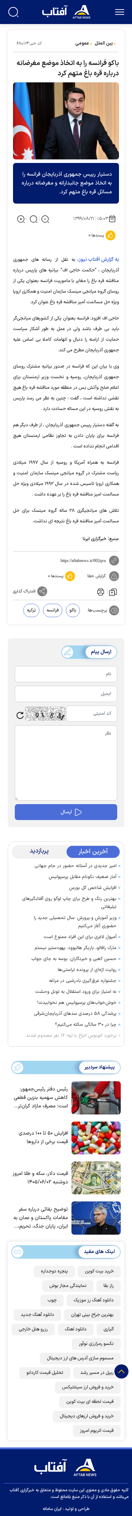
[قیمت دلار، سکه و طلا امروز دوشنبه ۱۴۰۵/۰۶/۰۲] (94, 1177)
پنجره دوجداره (54, 1271)
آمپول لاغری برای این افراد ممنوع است (80, 937)
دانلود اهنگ (76, 1329)
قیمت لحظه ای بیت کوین (90, 1401)
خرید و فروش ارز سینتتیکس (88, 1387)
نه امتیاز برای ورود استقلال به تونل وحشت (76, 991)
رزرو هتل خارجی (33, 1329)
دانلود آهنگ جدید (37, 1314)
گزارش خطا (96, 576)
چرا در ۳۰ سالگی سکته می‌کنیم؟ (86, 1024)
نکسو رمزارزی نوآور (96, 1343)
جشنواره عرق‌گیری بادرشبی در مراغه (83, 980)
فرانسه (52, 610)
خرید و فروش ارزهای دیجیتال (87, 1416)
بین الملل (104, 43)
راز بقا (108, 1285)
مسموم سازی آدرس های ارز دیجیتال (80, 1358)
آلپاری (108, 1329)
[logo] (67, 11)
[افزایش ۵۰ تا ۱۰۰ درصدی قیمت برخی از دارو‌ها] (94, 1137)
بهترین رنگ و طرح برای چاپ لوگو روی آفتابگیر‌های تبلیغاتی (69, 903)
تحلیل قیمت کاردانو (44, 1372)
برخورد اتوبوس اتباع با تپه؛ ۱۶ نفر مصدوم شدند (71, 1035)
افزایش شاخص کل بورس (93, 887)
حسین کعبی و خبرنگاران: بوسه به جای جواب (74, 958)
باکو (72, 610)
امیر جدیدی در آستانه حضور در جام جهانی (75, 866)
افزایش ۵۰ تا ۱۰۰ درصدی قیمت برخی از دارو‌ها (43, 1138)
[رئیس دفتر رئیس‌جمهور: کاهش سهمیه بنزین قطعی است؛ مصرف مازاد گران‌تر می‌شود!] (94, 1097)
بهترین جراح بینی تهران (92, 1314)
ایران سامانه (52, 1509)
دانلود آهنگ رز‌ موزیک (94, 1300)
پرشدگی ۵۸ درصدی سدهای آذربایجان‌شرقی (75, 1013)
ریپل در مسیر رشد (97, 1372)
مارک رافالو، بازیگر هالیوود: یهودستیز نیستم (75, 948)
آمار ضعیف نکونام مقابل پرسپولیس (83, 876)
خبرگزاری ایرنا (94, 539)
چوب (52, 1300)
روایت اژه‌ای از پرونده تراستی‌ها (87, 969)
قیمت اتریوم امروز (97, 1430)
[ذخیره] (113, 591)
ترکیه (31, 610)
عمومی (82, 43)
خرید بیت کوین (99, 1271)
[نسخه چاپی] (100, 591)
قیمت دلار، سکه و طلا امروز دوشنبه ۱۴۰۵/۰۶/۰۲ (40, 1178)
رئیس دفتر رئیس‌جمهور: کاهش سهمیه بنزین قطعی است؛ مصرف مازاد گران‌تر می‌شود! (41, 1098)
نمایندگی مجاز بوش (68, 1285)
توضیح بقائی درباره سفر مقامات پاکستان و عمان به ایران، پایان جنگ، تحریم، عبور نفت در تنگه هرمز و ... (40, 1218)
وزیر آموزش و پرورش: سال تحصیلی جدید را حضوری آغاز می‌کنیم (75, 922)
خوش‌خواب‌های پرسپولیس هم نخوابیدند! (77, 1002)
